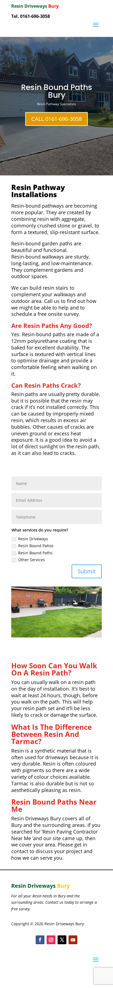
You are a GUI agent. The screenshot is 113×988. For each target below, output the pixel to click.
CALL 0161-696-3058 (56, 119)
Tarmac (20, 783)
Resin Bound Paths (35, 552)
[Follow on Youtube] (73, 939)
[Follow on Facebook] (40, 939)
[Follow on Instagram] (51, 939)
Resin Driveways (33, 538)
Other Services (31, 559)
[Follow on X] (62, 939)
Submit (87, 571)
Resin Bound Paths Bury (56, 91)
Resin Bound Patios (35, 545)
